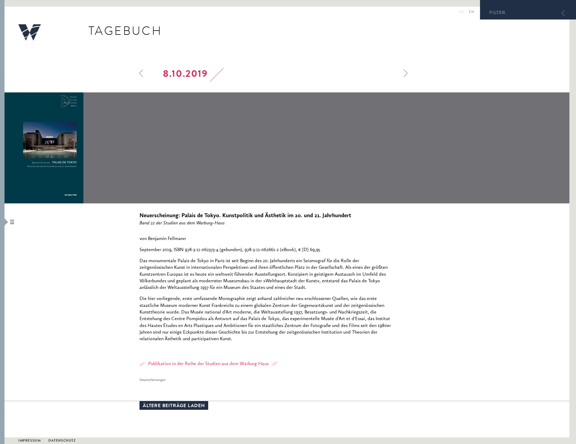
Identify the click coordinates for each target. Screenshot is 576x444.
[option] (84, 147)
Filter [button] (497, 13)
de (461, 12)
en (471, 12)
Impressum (29, 441)
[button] (2, 222)
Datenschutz (62, 441)
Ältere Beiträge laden (174, 406)
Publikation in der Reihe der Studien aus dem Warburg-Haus (208, 364)
